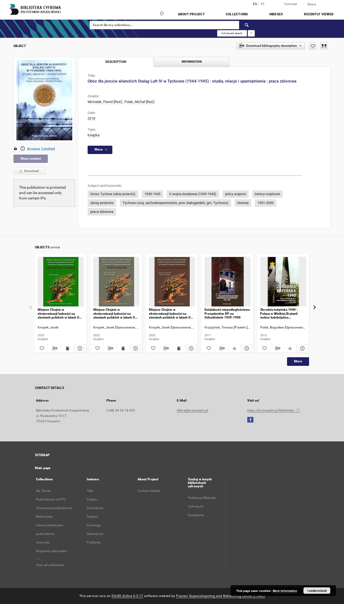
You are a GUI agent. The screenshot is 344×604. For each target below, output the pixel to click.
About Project (191, 14)
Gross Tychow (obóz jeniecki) (112, 194)
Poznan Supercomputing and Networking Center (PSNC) (220, 596)
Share (311, 4)
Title (90, 491)
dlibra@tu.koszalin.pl (192, 410)
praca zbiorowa (101, 212)
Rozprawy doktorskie (51, 551)
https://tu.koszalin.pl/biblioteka (271, 410)
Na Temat (43, 491)
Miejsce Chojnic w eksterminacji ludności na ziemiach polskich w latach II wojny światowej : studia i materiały (114, 313)
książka (93, 135)
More (298, 361)
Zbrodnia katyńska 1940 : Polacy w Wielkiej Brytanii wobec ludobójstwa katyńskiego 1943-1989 (279, 313)
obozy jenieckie (102, 203)
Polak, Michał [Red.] (139, 102)
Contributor (95, 508)
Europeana (196, 515)
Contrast (290, 4)
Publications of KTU (51, 499)
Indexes (276, 14)
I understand (317, 590)
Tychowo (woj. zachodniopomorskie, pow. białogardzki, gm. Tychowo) (175, 203)
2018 (91, 118)
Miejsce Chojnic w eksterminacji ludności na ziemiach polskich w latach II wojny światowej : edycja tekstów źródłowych (170, 313)
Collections (237, 14)
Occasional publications (54, 508)
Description (95, 534)
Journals (42, 542)
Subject (92, 517)
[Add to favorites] (312, 45)
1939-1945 (152, 194)
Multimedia (44, 517)
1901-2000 (265, 203)
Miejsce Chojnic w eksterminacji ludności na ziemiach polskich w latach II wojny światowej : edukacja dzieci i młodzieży (58, 313)
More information (285, 591)
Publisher (94, 542)
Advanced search (231, 33)
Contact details (149, 491)
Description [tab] (115, 62)
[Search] (247, 25)
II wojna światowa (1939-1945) (192, 194)
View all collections (50, 565)
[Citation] (323, 45)
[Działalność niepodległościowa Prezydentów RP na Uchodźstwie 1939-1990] (227, 282)
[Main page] (161, 14)
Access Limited (41, 148)
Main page (43, 468)
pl (263, 4)
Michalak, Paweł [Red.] (105, 102)
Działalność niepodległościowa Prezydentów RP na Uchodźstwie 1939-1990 (227, 313)
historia (243, 203)
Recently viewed (319, 14)
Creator (92, 499)
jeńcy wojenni (235, 194)
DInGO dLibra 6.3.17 (127, 596)
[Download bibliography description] (54, 348)
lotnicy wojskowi (267, 194)
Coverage (94, 525)
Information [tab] (192, 61)
